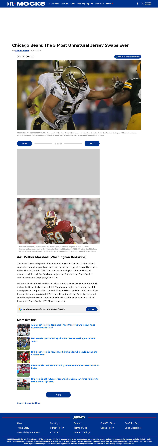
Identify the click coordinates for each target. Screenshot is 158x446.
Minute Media (17, 439)
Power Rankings (32, 403)
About (20, 423)
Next (92, 143)
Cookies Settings (82, 432)
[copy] (32, 56)
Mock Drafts (53, 4)
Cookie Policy (107, 427)
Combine (99, 4)
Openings (54, 423)
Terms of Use (80, 427)
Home (20, 403)
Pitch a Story (23, 427)
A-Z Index (55, 432)
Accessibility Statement (28, 432)
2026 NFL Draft (68, 4)
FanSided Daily (132, 423)
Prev (24, 143)
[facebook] (137, 4)
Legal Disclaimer (133, 427)
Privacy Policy (57, 427)
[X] (143, 4)
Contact (78, 423)
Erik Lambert (22, 51)
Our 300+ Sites (107, 423)
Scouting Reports (85, 4)
